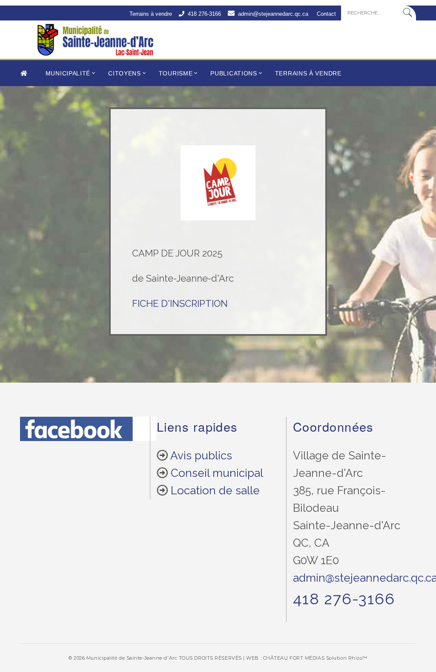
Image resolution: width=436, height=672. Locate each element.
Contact (326, 14)
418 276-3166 (204, 14)
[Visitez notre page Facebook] (88, 434)
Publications (233, 73)
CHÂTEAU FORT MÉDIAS (293, 658)
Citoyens (124, 73)
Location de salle (215, 490)
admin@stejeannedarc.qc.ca (273, 14)
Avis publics (201, 455)
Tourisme (176, 73)
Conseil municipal (217, 473)
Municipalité (68, 73)
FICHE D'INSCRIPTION (180, 303)
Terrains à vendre (150, 14)
